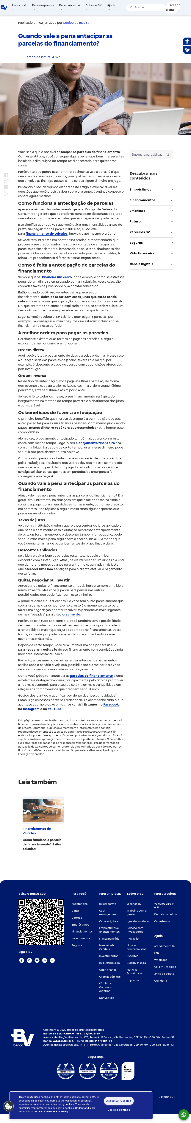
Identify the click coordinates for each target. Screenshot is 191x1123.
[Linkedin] (44, 960)
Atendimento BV (164, 946)
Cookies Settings (118, 1109)
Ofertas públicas (109, 976)
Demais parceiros (165, 914)
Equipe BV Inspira (76, 22)
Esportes (132, 956)
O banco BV (134, 904)
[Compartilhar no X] (6, 181)
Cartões (77, 917)
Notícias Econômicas (135, 971)
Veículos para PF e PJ (164, 905)
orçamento (71, 614)
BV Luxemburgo (109, 963)
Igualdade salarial (138, 921)
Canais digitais (108, 921)
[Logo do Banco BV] (3, 7)
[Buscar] (167, 154)
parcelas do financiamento (91, 675)
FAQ (156, 953)
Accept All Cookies (118, 1100)
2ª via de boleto (164, 973)
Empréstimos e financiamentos (109, 930)
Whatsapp (160, 960)
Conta (75, 910)
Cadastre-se (162, 921)
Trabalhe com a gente (137, 912)
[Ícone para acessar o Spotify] (52, 960)
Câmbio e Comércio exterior (105, 987)
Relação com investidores (135, 930)
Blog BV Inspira (136, 963)
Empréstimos (80, 924)
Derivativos (106, 998)
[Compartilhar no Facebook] (6, 175)
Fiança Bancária (109, 938)
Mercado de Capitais (107, 947)
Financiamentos (82, 931)
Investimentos (81, 938)
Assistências (79, 904)
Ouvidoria (160, 980)
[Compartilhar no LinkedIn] (6, 187)
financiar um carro (57, 277)
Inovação (133, 938)
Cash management (108, 912)
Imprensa (133, 980)
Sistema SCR (167, 1097)
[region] (81, 1105)
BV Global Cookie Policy (53, 1111)
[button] (9, 1106)
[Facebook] (21, 960)
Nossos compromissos (136, 947)
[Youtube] (37, 960)
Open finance (108, 970)
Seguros (77, 945)
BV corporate (107, 904)
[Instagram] (29, 960)
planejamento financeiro (95, 443)
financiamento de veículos (47, 233)
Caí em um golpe (165, 967)
